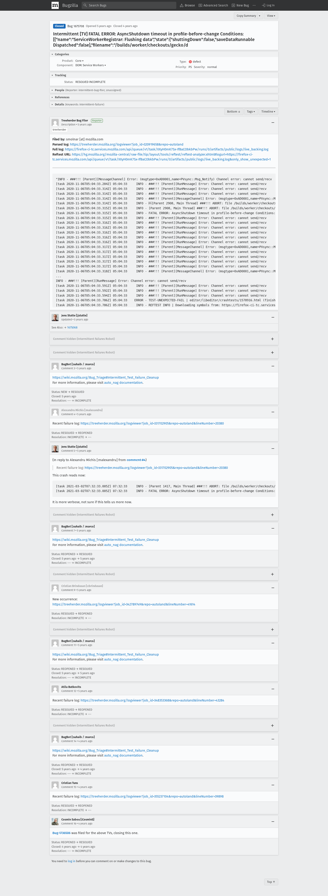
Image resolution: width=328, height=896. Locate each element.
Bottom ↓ (234, 111)
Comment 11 (68, 645)
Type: (183, 61)
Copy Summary (246, 15)
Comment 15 (68, 787)
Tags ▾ (251, 111)
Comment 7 (68, 530)
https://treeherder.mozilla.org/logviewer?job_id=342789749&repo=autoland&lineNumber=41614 (123, 604)
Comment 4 (68, 414)
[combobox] (129, 5)
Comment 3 (68, 368)
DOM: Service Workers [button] (90, 65)
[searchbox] (129, 5)
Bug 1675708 (75, 26)
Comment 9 (68, 590)
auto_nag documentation (123, 383)
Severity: (199, 67)
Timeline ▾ (268, 111)
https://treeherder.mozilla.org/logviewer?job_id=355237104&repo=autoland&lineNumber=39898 (152, 796)
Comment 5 (68, 450)
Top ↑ (271, 882)
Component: (65, 65)
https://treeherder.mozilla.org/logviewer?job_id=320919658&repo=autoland (126, 144)
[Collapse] (272, 122)
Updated (66, 319)
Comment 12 (68, 691)
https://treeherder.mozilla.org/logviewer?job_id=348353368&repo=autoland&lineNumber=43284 (152, 700)
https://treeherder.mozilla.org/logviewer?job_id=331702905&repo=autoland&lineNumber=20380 (152, 423)
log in (71, 861)
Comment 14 (68, 741)
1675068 (72, 327)
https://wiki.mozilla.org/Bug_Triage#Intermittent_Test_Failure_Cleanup (105, 377)
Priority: (181, 67)
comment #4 (136, 460)
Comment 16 (68, 823)
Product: (67, 60)
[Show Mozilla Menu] (55, 5)
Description (68, 124)
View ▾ (271, 15)
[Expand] (272, 339)
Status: (68, 82)
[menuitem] (187, 5)
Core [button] (79, 60)
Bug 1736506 (61, 833)
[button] (267, 5)
